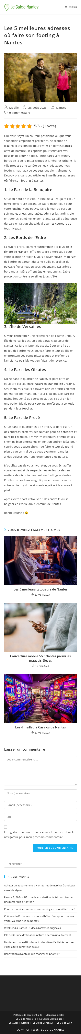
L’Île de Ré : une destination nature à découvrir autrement (37, 935)
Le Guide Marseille (26, 1018)
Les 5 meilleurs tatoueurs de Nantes (40, 589)
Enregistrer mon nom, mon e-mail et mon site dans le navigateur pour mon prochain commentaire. (39, 834)
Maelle (14, 107)
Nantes (61, 107)
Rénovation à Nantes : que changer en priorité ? (32, 954)
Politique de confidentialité (27, 1015)
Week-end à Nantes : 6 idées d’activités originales (32, 928)
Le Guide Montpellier (50, 1018)
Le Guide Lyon (64, 1022)
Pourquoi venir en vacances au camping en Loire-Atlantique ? (39, 909)
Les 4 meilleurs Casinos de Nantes (40, 727)
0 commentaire (20, 113)
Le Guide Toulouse (19, 1022)
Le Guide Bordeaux (42, 1022)
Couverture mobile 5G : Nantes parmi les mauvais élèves (40, 658)
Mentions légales (55, 1015)
